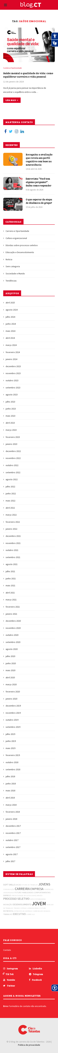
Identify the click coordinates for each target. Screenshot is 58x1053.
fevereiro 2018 (13, 811)
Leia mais (11, 100)
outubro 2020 (12, 634)
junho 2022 (11, 493)
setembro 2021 (13, 557)
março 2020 (11, 684)
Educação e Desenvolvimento (20, 252)
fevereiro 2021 (13, 606)
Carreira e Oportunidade (12, 68)
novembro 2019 (13, 712)
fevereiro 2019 (13, 755)
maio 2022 (10, 500)
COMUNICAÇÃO (8, 889)
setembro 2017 (13, 847)
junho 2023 (11, 408)
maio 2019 (10, 748)
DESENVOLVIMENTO (22, 904)
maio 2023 (10, 415)
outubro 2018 (12, 762)
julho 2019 (10, 734)
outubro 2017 (12, 840)
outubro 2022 (12, 465)
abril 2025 (10, 302)
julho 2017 (10, 861)
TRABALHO (7, 914)
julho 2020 (10, 656)
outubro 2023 (12, 380)
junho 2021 (11, 578)
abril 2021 (10, 592)
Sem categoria (13, 266)
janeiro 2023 (11, 444)
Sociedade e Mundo (15, 273)
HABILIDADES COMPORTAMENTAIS (36, 892)
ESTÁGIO (23, 908)
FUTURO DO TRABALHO (29, 885)
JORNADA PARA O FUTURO (36, 908)
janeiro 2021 (11, 613)
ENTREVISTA (8, 911)
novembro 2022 (13, 458)
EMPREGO (7, 895)
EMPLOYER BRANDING (38, 899)
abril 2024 (10, 337)
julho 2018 (10, 776)
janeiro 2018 (11, 818)
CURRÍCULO (30, 914)
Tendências (11, 280)
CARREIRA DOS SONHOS (41, 911)
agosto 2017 (12, 854)
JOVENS (44, 884)
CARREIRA (22, 888)
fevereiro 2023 (13, 437)
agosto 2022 (12, 479)
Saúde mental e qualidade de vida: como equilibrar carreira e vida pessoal (28, 74)
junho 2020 (11, 663)
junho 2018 (11, 783)
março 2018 (11, 804)
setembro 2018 (13, 769)
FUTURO (18, 892)
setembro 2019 (13, 726)
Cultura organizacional (16, 238)
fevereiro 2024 (13, 352)
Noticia (9, 259)
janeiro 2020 (11, 698)
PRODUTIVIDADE (17, 896)
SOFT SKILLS (9, 884)
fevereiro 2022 (13, 521)
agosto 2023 (12, 394)
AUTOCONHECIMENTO (34, 896)
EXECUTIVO (19, 914)
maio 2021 (10, 585)
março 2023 (11, 429)
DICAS (18, 884)
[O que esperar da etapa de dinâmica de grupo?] (13, 204)
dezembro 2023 (13, 366)
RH (25, 896)
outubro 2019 (12, 719)
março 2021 (11, 599)
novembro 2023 (13, 373)
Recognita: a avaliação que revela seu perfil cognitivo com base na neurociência (39, 159)
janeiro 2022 (11, 528)
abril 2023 (10, 422)
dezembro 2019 (13, 705)
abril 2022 (10, 507)
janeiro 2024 (11, 359)
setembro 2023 (13, 387)
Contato (7, 950)
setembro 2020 (13, 642)
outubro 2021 (12, 550)
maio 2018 (10, 790)
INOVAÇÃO (7, 904)
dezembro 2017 (13, 825)
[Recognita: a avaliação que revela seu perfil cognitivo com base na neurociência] (13, 159)
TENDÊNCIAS (48, 889)
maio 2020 (10, 670)
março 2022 (11, 514)
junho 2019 (11, 741)
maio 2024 (10, 330)
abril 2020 (10, 677)
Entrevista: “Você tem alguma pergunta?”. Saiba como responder (38, 182)
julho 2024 (10, 316)
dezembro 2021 (13, 536)
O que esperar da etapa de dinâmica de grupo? (39, 201)
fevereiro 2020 (13, 691)
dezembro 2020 (13, 620)
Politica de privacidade (29, 1044)
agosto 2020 (12, 649)
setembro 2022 (13, 472)
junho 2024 (11, 323)
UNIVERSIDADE (8, 893)
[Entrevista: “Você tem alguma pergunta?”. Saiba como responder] (13, 183)
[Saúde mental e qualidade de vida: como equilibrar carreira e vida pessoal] (29, 45)
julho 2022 (10, 486)
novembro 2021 (13, 543)
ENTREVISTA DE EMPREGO (23, 911)
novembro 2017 (13, 833)
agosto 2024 (12, 309)
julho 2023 (10, 401)
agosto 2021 (12, 564)
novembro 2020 (13, 628)
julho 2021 (10, 571)
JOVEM (39, 904)
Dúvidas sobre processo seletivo (22, 245)
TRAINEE (17, 908)
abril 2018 (10, 797)
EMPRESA (37, 889)
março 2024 (11, 345)
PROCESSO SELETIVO (16, 899)
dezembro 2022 (13, 451)
